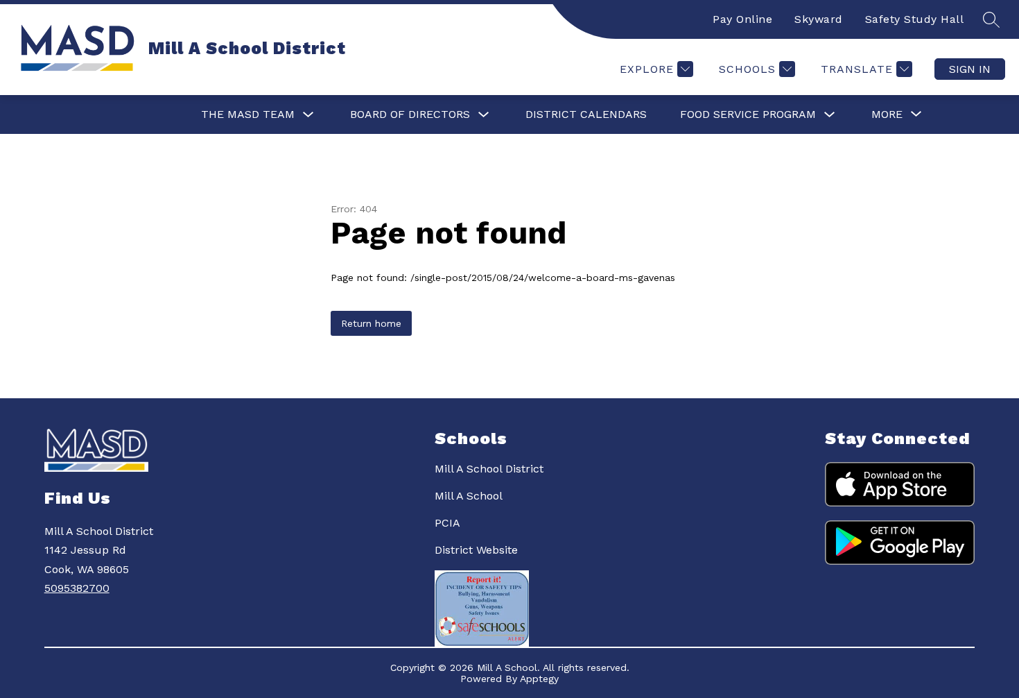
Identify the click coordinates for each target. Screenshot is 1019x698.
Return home (371, 323)
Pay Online (742, 19)
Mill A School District (489, 468)
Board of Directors (410, 114)
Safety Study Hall (914, 19)
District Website (476, 549)
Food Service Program (748, 114)
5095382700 (77, 588)
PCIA (447, 522)
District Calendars (586, 114)
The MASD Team (248, 114)
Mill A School (469, 495)
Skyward (818, 19)
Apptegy (539, 678)
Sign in (970, 69)
